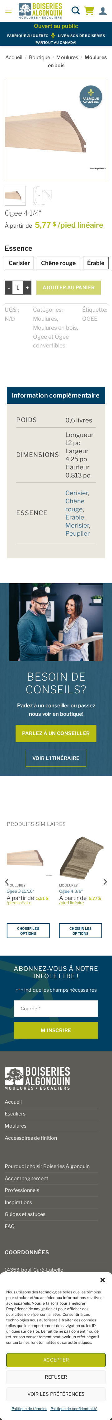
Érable (96, 263)
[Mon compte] (102, 11)
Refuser (56, 1377)
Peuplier (77, 533)
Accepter (56, 1360)
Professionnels (22, 1190)
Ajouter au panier (69, 288)
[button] (103, 1280)
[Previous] (15, 130)
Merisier (77, 525)
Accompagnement (26, 1178)
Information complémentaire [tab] (56, 395)
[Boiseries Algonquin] (40, 11)
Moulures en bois (55, 327)
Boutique (39, 57)
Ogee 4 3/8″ (71, 891)
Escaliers (15, 1114)
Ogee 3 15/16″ (20, 891)
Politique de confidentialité (73, 1408)
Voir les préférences (56, 1394)
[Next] (96, 130)
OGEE (89, 318)
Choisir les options (28, 931)
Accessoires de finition (31, 1138)
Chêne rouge (58, 263)
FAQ (10, 1226)
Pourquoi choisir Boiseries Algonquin (47, 1166)
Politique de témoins (29, 1408)
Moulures (67, 57)
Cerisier (19, 263)
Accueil (13, 57)
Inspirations (18, 1202)
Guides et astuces (25, 1214)
